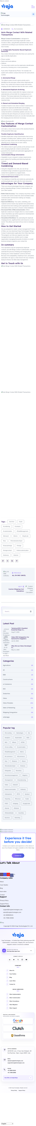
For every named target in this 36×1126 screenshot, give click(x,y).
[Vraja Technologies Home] (5, 14)
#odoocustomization (23, 550)
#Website (16, 808)
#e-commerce (8, 756)
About (2, 881)
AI (4, 670)
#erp (4, 541)
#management (9, 780)
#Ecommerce (21, 756)
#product (27, 794)
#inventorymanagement (11, 775)
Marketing (17, 817)
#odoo (6, 784)
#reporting (7, 799)
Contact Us (18, 855)
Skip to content (4, 1)
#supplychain (26, 803)
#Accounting (8, 733)
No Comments (18, 29)
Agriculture (7, 665)
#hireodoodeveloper (16, 541)
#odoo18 (15, 784)
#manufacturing (21, 780)
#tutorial (15, 555)
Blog (1, 888)
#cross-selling (8, 747)
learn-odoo (3, 891)
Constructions (7, 679)
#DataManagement (22, 531)
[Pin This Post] (16, 561)
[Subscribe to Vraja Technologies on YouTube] (26, 959)
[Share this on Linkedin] (12, 561)
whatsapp (6, 717)
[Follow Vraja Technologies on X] (18, 959)
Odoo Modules (8, 703)
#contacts (17, 526)
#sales (27, 799)
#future (24, 761)
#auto (20, 521)
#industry (22, 766)
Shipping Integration (10, 712)
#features (14, 761)
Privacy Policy (4, 900)
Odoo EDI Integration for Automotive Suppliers (20, 638)
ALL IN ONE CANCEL (19, 575)
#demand (6, 536)
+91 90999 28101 (12, 1070)
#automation (18, 737)
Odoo (5, 698)
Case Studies (4, 885)
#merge (19, 545)
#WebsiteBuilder (9, 813)
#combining (6, 526)
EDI (4, 689)
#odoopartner (8, 794)
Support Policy (4, 903)
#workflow (21, 813)
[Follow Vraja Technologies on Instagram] (22, 959)
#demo (15, 536)
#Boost (14, 742)
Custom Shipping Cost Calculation (16, 590)
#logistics (25, 775)
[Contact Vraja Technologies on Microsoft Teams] (13, 959)
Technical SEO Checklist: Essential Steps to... (19, 629)
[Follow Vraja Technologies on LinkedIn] (9, 959)
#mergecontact (7, 550)
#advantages (19, 733)
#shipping (15, 803)
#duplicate (25, 536)
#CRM (22, 742)
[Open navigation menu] (33, 14)
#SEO (6, 803)
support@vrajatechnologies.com (16, 1062)
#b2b (28, 737)
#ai (29, 733)
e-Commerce (7, 684)
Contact (2, 894)
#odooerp (6, 555)
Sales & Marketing (9, 708)
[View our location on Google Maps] (2, 922)
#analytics (7, 737)
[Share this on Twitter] (7, 561)
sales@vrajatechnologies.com (15, 1060)
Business (7, 817)
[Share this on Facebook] (3, 561)
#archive (11, 521)
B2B (4, 675)
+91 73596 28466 (12, 1072)
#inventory (19, 770)
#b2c (6, 742)
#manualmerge (7, 545)
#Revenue (18, 799)
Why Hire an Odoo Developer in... (21, 646)
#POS (18, 794)
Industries (6, 693)
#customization (7, 531)
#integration (8, 770)
